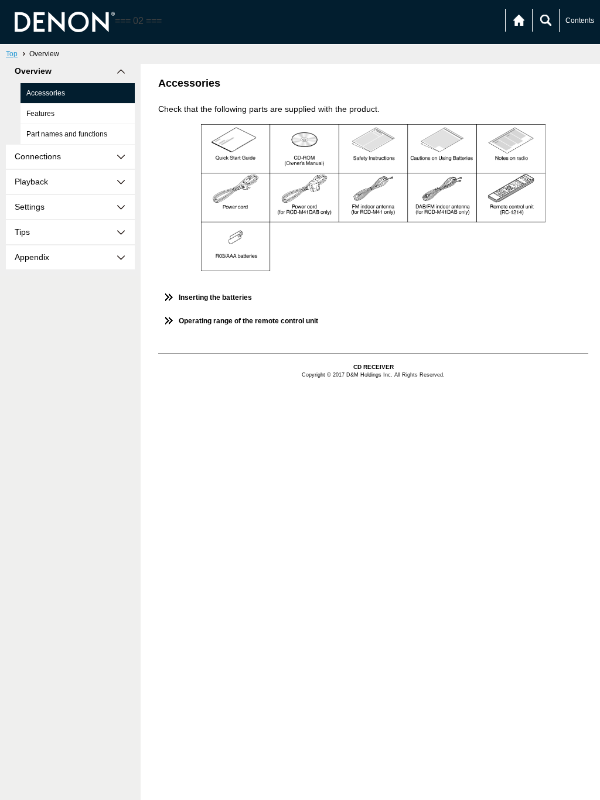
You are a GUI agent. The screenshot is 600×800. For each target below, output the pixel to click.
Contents (579, 20)
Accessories (45, 93)
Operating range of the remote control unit (248, 321)
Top (12, 54)
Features (40, 114)
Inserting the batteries (215, 297)
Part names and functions (66, 134)
